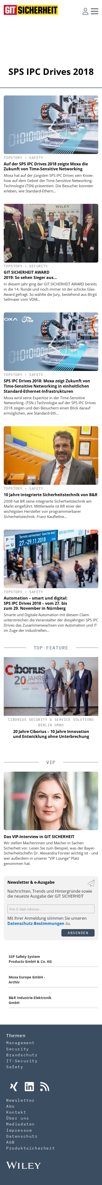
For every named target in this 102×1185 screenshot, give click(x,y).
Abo (10, 1106)
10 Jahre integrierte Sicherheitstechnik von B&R (51, 494)
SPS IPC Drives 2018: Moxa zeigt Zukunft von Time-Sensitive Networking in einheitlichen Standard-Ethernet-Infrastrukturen (47, 386)
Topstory (13, 157)
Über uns (17, 1118)
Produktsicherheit (30, 1148)
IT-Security (22, 1060)
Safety (36, 157)
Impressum (19, 1130)
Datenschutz (22, 1136)
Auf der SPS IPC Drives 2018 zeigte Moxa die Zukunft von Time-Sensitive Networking (46, 166)
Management (20, 1042)
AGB (10, 1142)
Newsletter (20, 1100)
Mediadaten (20, 1124)
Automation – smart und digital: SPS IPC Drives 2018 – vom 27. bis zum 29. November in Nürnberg (36, 603)
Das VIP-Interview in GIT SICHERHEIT (39, 836)
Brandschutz (22, 1054)
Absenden (78, 932)
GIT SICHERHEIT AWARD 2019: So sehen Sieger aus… (30, 275)
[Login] (85, 11)
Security (38, 266)
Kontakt (16, 1112)
